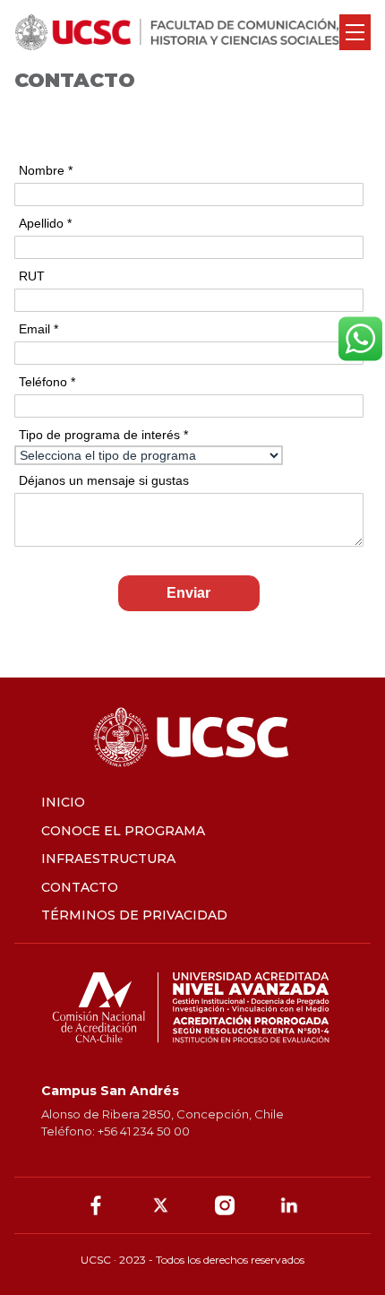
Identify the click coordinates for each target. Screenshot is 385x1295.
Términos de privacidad (134, 915)
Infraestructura (108, 858)
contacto (79, 887)
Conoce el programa (123, 831)
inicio (63, 802)
